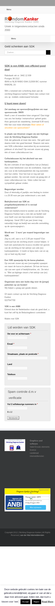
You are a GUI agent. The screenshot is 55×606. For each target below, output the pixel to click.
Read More (47, 601)
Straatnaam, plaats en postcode (22, 354)
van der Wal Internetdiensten (32, 535)
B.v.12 (9, 412)
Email (10, 344)
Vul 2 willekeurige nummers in (22, 404)
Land (9, 364)
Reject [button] (36, 602)
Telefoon (11, 374)
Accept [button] (25, 602)
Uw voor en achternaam (19, 334)
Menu (9, 9)
